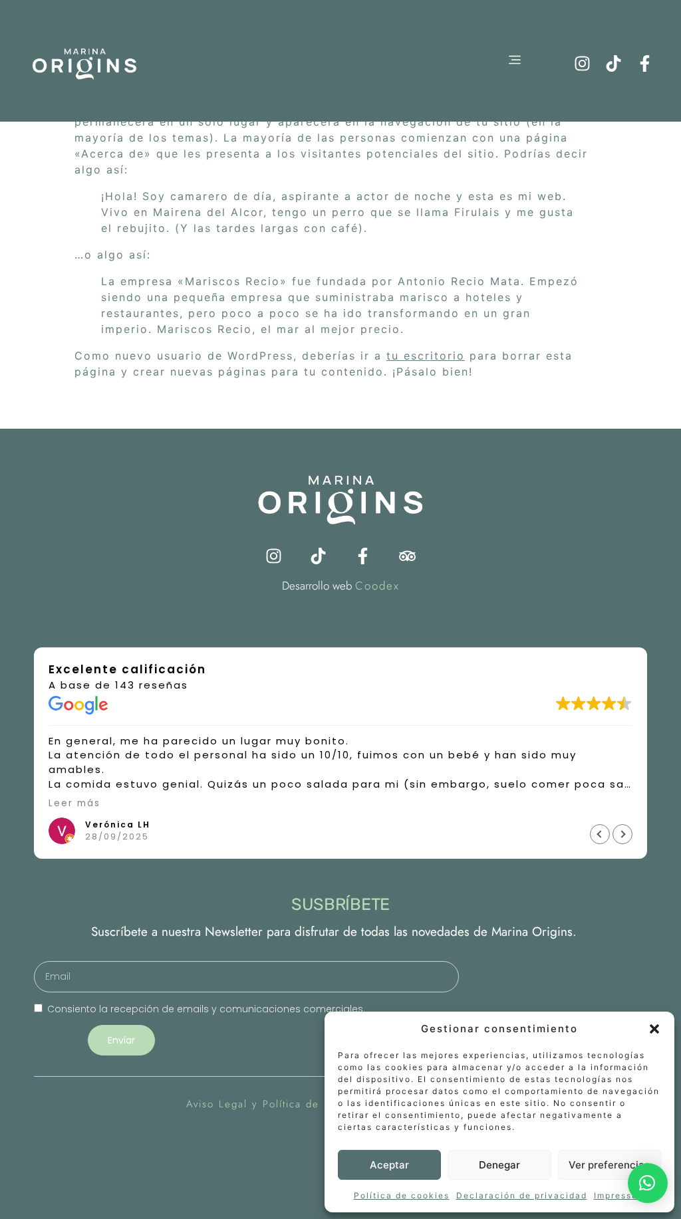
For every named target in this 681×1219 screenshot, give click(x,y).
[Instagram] (582, 63)
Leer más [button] (74, 804)
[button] (654, 1029)
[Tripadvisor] (407, 556)
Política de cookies (402, 1195)
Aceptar (389, 1165)
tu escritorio (425, 355)
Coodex (377, 586)
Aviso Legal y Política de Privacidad (282, 1104)
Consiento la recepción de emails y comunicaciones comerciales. (206, 1009)
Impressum (620, 1195)
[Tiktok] (613, 63)
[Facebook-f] (644, 63)
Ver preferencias (609, 1165)
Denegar (499, 1165)
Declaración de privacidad (521, 1195)
